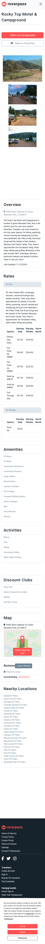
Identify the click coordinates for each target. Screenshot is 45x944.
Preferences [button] (8, 919)
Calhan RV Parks (11, 696)
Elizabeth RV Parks (12, 714)
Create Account (8, 871)
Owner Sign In (8, 891)
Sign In (5, 874)
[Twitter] (9, 859)
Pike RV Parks (10, 750)
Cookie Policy (8, 840)
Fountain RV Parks (12, 726)
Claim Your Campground (12, 895)
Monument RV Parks (13, 741)
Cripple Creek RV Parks (14, 708)
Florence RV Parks (12, 720)
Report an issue (13, 672)
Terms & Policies (9, 844)
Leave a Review (23, 666)
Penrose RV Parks (12, 747)
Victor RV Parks (10, 759)
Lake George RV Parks (13, 732)
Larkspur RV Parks (12, 735)
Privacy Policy (8, 837)
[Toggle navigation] (41, 4)
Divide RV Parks (11, 711)
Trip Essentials (8, 881)
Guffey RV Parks (11, 729)
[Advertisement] (22, 174)
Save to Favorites (24, 43)
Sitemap (5, 847)
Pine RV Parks (10, 753)
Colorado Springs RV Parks (15, 705)
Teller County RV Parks (14, 756)
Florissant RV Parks (12, 723)
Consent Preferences (11, 851)
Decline (22, 932)
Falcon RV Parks (11, 717)
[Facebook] (4, 859)
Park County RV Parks (13, 744)
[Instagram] (14, 859)
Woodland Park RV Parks (15, 762)
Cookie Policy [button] (29, 914)
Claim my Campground (22, 35)
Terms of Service (9, 833)
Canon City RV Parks (13, 699)
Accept (22, 926)
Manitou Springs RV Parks (15, 738)
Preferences (22, 938)
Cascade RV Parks (12, 702)
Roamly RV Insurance (11, 878)
